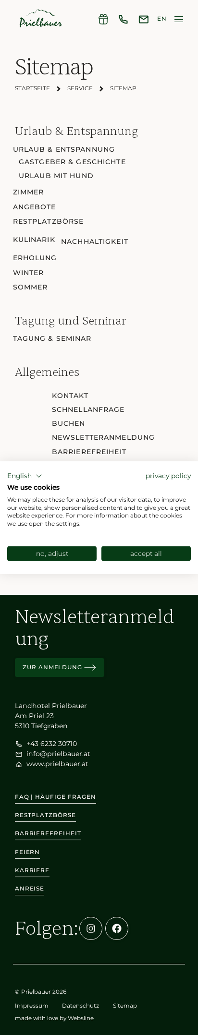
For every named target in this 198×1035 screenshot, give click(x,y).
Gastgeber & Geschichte (72, 161)
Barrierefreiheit (89, 451)
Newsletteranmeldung (103, 437)
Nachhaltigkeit (94, 241)
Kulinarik (34, 239)
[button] (24, 476)
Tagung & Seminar (52, 338)
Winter (28, 272)
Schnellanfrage (88, 409)
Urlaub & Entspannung (64, 149)
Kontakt (70, 395)
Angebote (34, 207)
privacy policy (168, 476)
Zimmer (28, 192)
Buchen (69, 423)
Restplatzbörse (48, 221)
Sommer (30, 287)
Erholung (35, 257)
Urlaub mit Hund (56, 175)
